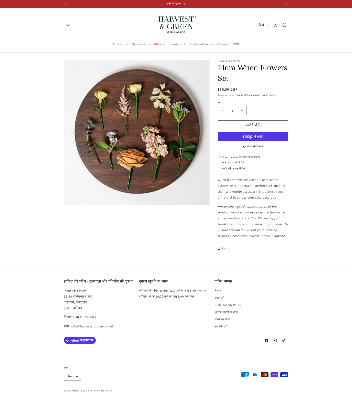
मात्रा (220, 102)
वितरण (218, 290)
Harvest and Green (82, 390)
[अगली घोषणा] (286, 4)
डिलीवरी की (241, 95)
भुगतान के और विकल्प (253, 146)
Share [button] (225, 248)
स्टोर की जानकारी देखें (234, 168)
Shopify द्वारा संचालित (102, 390)
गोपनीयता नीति (222, 319)
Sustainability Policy (227, 305)
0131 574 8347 (86, 317)
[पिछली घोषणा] (65, 4)
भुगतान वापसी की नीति (226, 312)
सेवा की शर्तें (220, 326)
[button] (68, 24)
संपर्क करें (219, 298)
